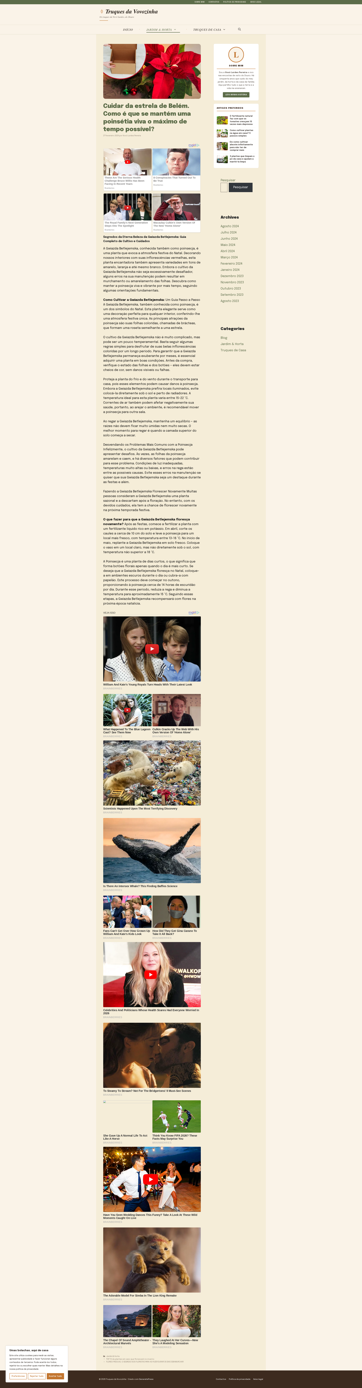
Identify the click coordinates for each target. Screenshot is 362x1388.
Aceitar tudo (55, 1376)
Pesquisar (228, 180)
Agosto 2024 (230, 226)
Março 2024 (229, 257)
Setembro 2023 (232, 294)
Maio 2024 (228, 245)
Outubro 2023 (231, 288)
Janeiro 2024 (230, 270)
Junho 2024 (229, 238)
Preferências (18, 1376)
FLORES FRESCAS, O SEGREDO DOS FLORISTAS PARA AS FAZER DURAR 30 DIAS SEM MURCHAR (145, 1362)
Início (128, 29)
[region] (37, 1364)
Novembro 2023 (232, 282)
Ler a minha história (236, 95)
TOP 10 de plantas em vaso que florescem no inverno (130, 1359)
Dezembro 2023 (232, 276)
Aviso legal (256, 2)
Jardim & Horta (159, 29)
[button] (239, 29)
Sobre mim (199, 2)
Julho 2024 (229, 232)
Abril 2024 (228, 251)
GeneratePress (146, 1379)
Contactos (214, 2)
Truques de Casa (207, 29)
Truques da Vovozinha (131, 11)
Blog (224, 337)
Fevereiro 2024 (232, 263)
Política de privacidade (234, 2)
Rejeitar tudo (37, 1376)
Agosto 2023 (230, 301)
